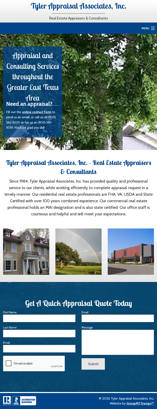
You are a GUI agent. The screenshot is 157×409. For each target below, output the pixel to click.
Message (87, 327)
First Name (10, 312)
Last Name (10, 327)
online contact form (36, 112)
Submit (93, 363)
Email (6, 342)
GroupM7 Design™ (140, 403)
